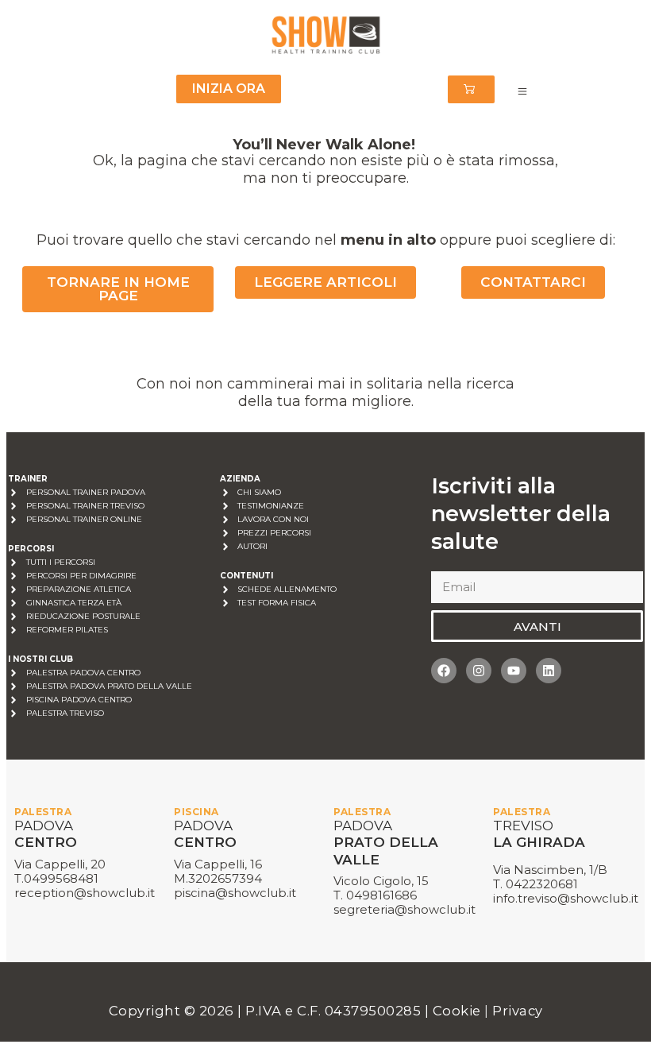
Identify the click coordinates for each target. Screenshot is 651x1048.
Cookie (459, 1011)
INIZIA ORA (228, 88)
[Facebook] (443, 670)
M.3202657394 (218, 878)
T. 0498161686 (375, 895)
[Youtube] (513, 670)
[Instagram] (478, 670)
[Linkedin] (548, 670)
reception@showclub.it (84, 892)
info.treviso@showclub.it (565, 898)
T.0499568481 (56, 878)
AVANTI (537, 626)
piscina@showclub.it (235, 892)
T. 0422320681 (535, 883)
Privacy (517, 1011)
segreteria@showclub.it (404, 909)
